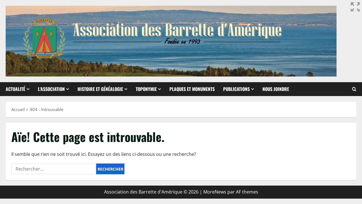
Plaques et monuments (192, 89)
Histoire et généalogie (100, 89)
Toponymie (146, 89)
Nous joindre (275, 89)
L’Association (51, 89)
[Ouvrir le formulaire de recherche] (354, 89)
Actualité (15, 89)
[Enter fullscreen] (355, 6)
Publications (236, 89)
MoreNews (214, 192)
